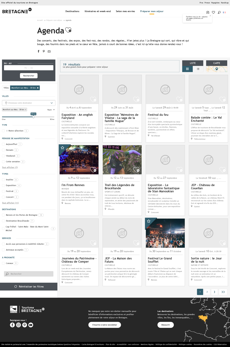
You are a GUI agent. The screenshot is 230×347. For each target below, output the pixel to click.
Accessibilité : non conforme (128, 344)
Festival (11, 191)
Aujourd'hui (13, 144)
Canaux (11, 263)
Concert (11, 197)
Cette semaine (14, 161)
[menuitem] (17, 11)
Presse (207, 3)
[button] (219, 12)
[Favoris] (213, 12)
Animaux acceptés (16, 250)
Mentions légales (147, 344)
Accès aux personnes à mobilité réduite (26, 244)
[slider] (33, 117)
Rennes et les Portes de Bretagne (24, 215)
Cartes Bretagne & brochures (93, 344)
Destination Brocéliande (19, 221)
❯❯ (223, 292)
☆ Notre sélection (16, 130)
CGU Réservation (220, 344)
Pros (201, 3)
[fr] (224, 12)
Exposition (12, 185)
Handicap (225, 3)
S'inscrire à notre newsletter (104, 325)
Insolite (11, 179)
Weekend (12, 156)
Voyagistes (215, 3)
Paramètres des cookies (203, 344)
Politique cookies (185, 344)
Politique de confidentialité (166, 344)
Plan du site (110, 344)
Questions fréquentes (71, 344)
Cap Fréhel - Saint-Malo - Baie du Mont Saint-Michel (30, 228)
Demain (11, 150)
